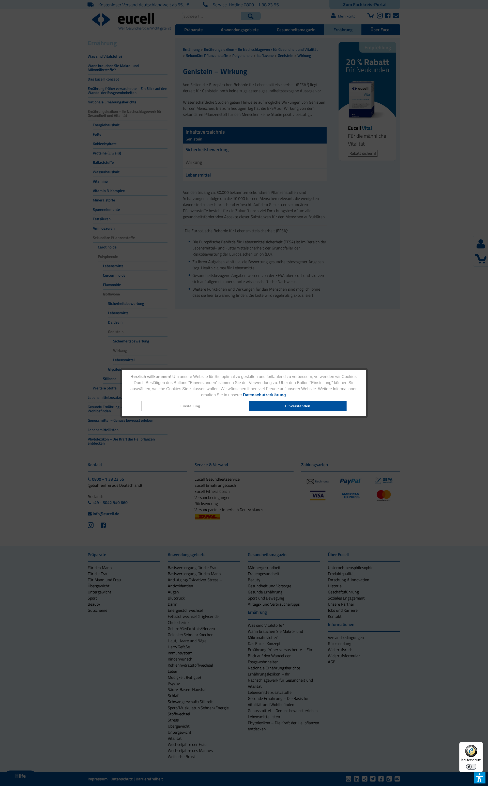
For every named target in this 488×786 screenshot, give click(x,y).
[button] (190, 406)
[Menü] (480, 745)
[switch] (471, 767)
